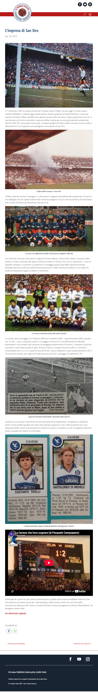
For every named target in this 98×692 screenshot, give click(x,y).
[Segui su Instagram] (90, 4)
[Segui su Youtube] (85, 4)
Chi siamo (12, 672)
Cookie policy (30, 672)
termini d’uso (43, 679)
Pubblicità (20, 672)
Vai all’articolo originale (15, 613)
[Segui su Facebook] (80, 4)
